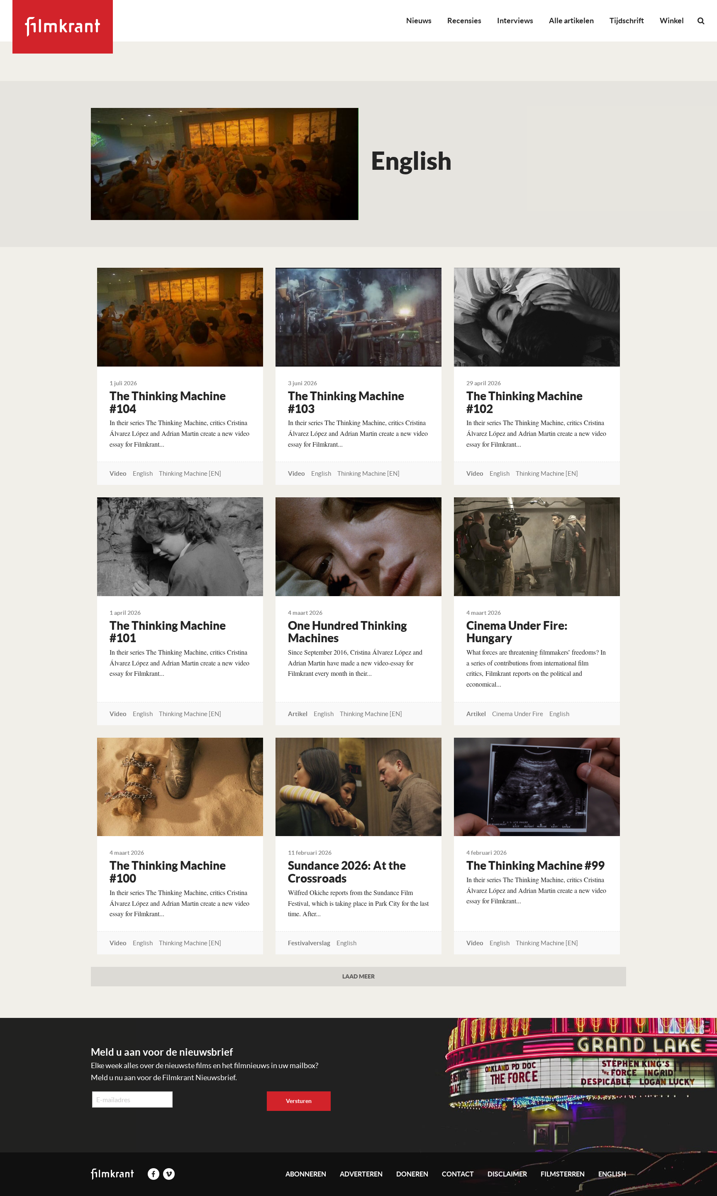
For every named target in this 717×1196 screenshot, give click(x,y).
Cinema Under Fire (517, 714)
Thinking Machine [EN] (190, 473)
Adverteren (361, 1174)
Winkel (672, 20)
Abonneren (305, 1174)
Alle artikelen (571, 20)
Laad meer (358, 976)
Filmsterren (563, 1174)
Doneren (412, 1174)
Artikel (297, 714)
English (143, 473)
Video (118, 473)
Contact (458, 1174)
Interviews (515, 20)
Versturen (299, 1101)
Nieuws (419, 20)
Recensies (464, 20)
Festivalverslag (309, 943)
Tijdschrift (627, 20)
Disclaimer (507, 1174)
